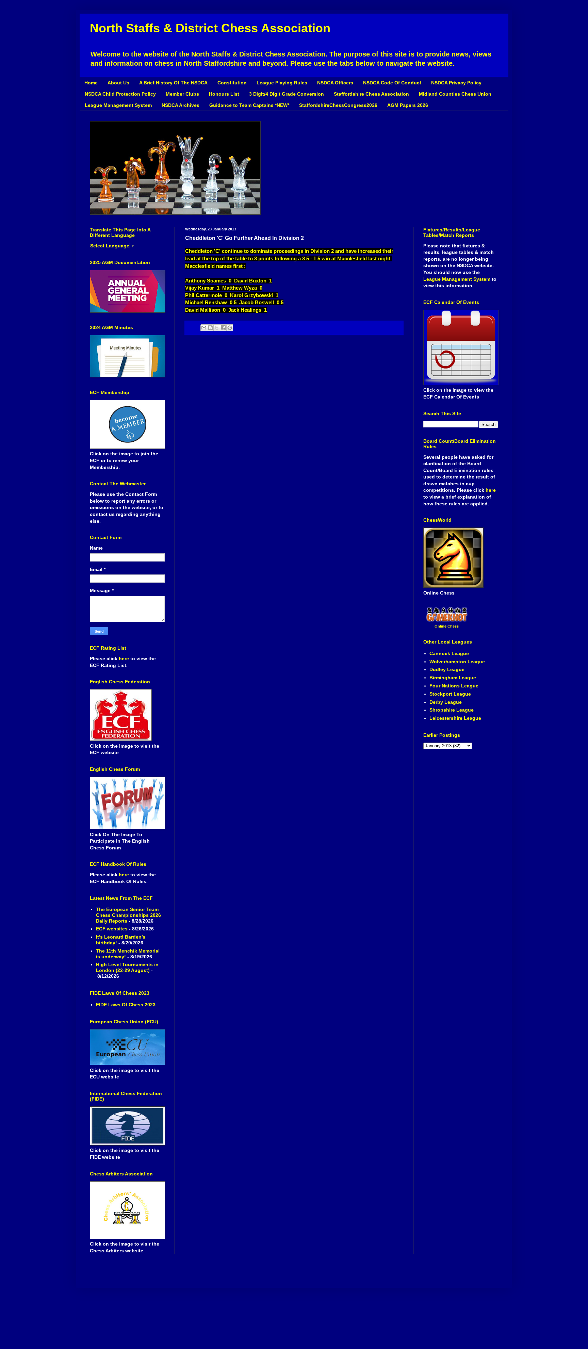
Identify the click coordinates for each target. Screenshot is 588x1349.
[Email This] (203, 327)
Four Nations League (453, 685)
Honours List (224, 94)
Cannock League (449, 653)
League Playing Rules (282, 82)
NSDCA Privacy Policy (456, 82)
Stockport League (450, 694)
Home (91, 82)
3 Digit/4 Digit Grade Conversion (286, 94)
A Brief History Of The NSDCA (173, 82)
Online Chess (447, 626)
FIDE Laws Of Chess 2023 (126, 1004)
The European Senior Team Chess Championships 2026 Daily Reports (128, 915)
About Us (118, 82)
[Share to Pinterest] (229, 327)
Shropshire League (451, 710)
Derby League (445, 702)
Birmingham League (452, 677)
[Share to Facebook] (223, 327)
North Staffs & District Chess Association (210, 28)
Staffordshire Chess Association (371, 94)
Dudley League (446, 669)
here (124, 658)
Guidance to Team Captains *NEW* (249, 105)
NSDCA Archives (180, 105)
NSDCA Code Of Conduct (392, 82)
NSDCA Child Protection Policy (120, 94)
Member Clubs (182, 94)
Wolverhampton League (457, 661)
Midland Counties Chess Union (455, 94)
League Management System (118, 105)
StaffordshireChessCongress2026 (338, 105)
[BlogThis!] (210, 327)
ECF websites (112, 928)
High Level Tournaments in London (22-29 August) (127, 967)
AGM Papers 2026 (407, 105)
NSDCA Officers (335, 82)
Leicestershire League (455, 718)
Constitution (232, 82)
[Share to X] (216, 327)
